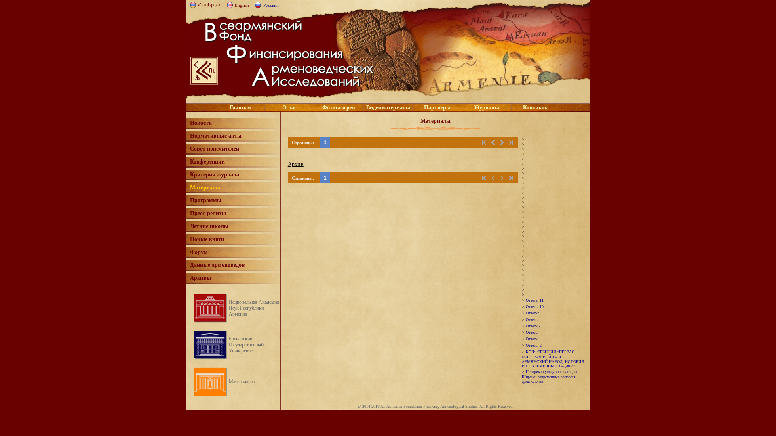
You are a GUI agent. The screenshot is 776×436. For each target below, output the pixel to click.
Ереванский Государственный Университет (246, 345)
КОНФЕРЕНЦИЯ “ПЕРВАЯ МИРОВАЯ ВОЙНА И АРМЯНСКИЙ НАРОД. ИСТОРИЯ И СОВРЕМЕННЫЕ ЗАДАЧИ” (553, 359)
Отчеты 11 (535, 300)
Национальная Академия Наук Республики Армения (254, 308)
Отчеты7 (533, 326)
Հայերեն (209, 5)
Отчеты (532, 319)
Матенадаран (242, 381)
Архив (296, 164)
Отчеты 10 (535, 306)
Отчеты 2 (534, 345)
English (242, 5)
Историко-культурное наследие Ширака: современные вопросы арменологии (550, 376)
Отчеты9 (533, 313)
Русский (271, 5)
